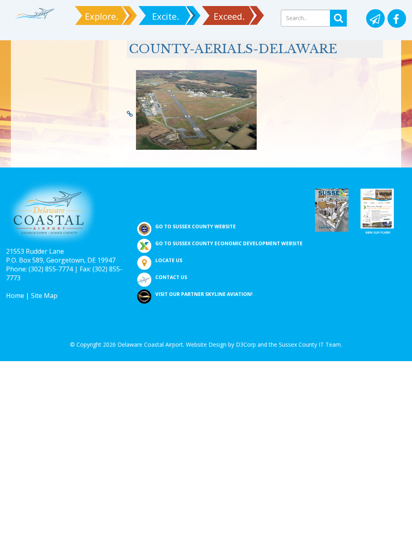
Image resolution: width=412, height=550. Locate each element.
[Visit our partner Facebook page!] (396, 19)
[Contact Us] (374, 19)
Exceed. (229, 16)
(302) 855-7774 (51, 269)
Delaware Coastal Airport (150, 344)
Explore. (101, 16)
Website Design (206, 344)
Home (15, 295)
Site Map (44, 295)
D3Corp (246, 344)
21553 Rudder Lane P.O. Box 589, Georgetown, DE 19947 (60, 256)
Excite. (165, 16)
